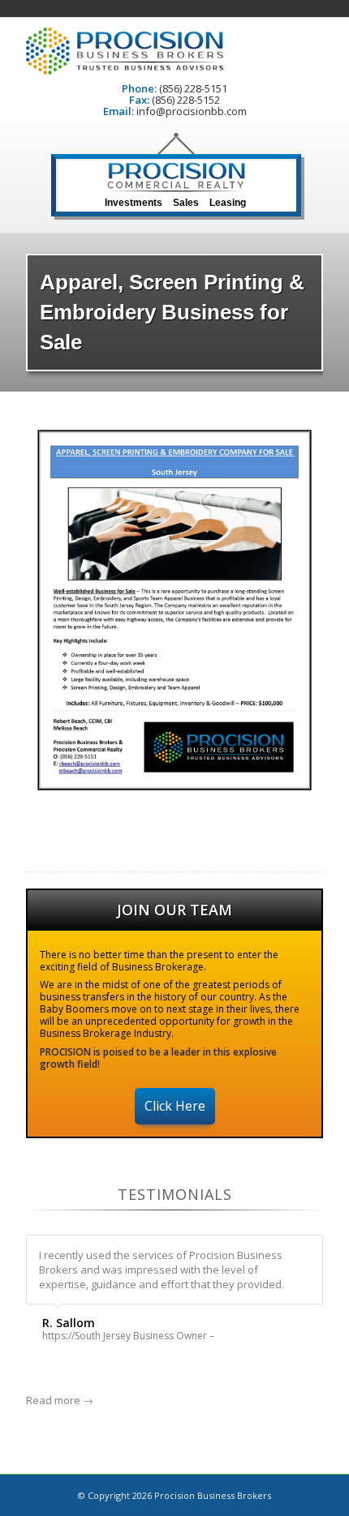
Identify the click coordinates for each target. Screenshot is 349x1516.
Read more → (59, 1400)
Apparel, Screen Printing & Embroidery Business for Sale (172, 312)
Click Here (174, 1106)
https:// (58, 1336)
